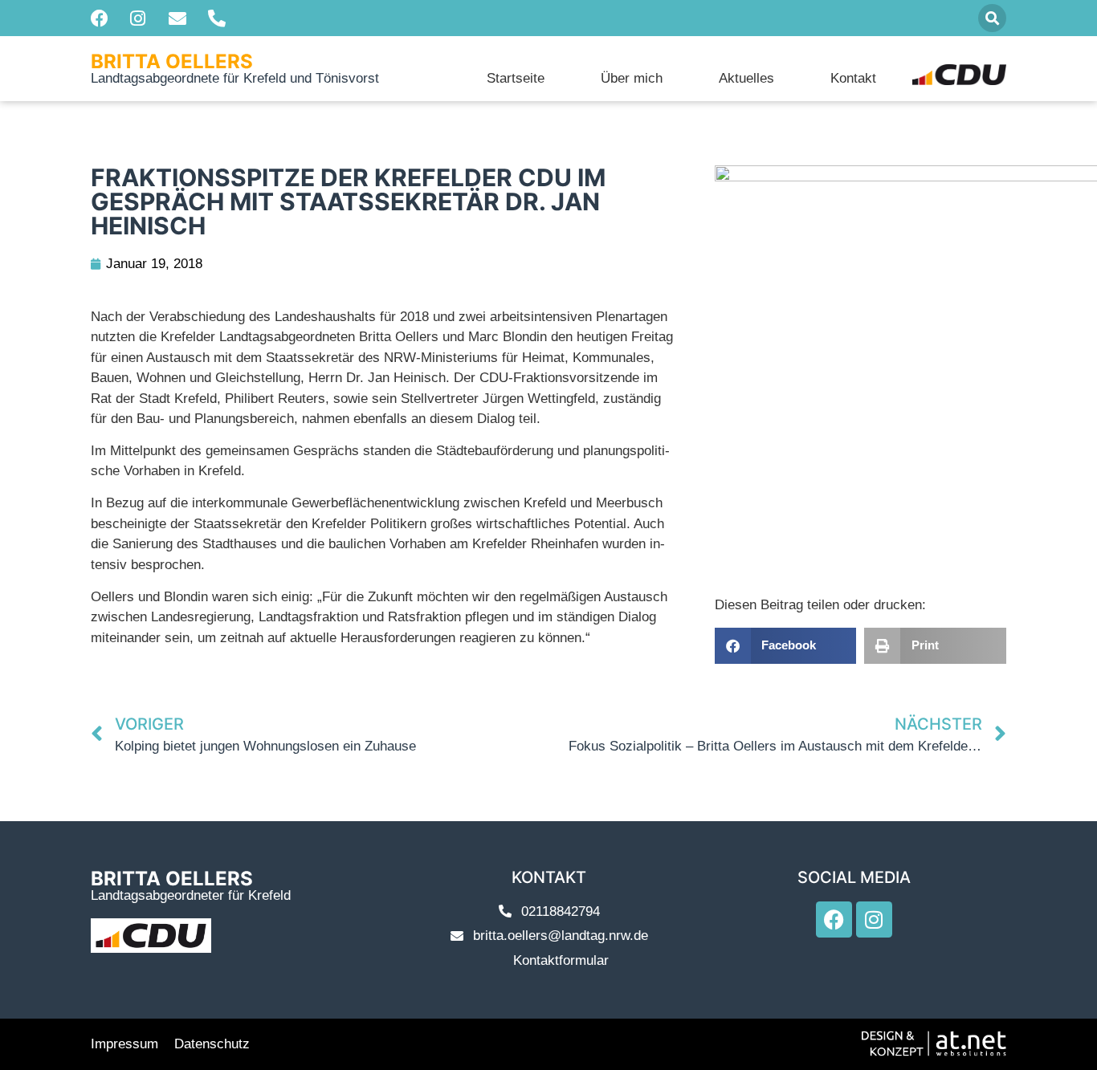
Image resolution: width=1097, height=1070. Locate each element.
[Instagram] (874, 919)
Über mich (632, 78)
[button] (992, 18)
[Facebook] (834, 919)
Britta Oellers (172, 61)
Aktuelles (746, 78)
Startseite (515, 78)
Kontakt (853, 78)
